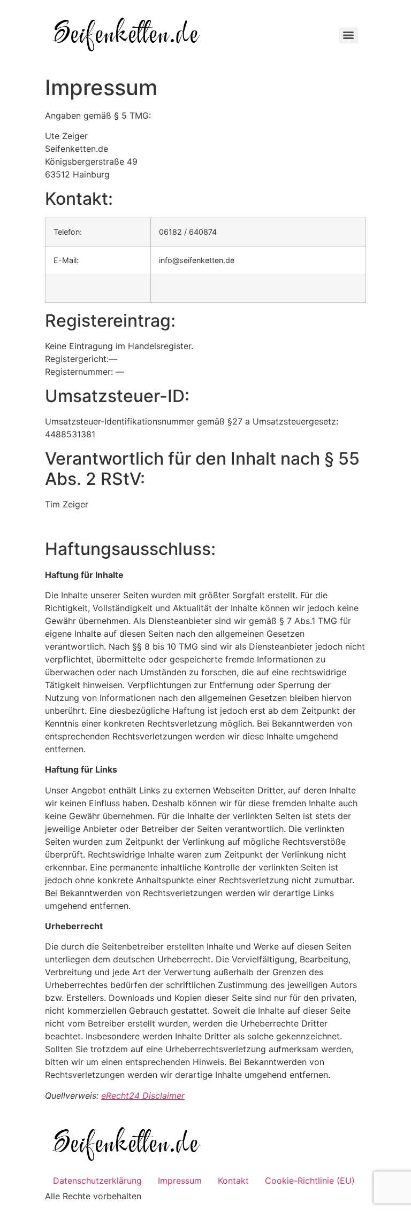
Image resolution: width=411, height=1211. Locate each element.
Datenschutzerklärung (97, 1180)
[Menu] (348, 35)
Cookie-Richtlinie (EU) (310, 1180)
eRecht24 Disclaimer (143, 1095)
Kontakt (233, 1180)
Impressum (180, 1180)
